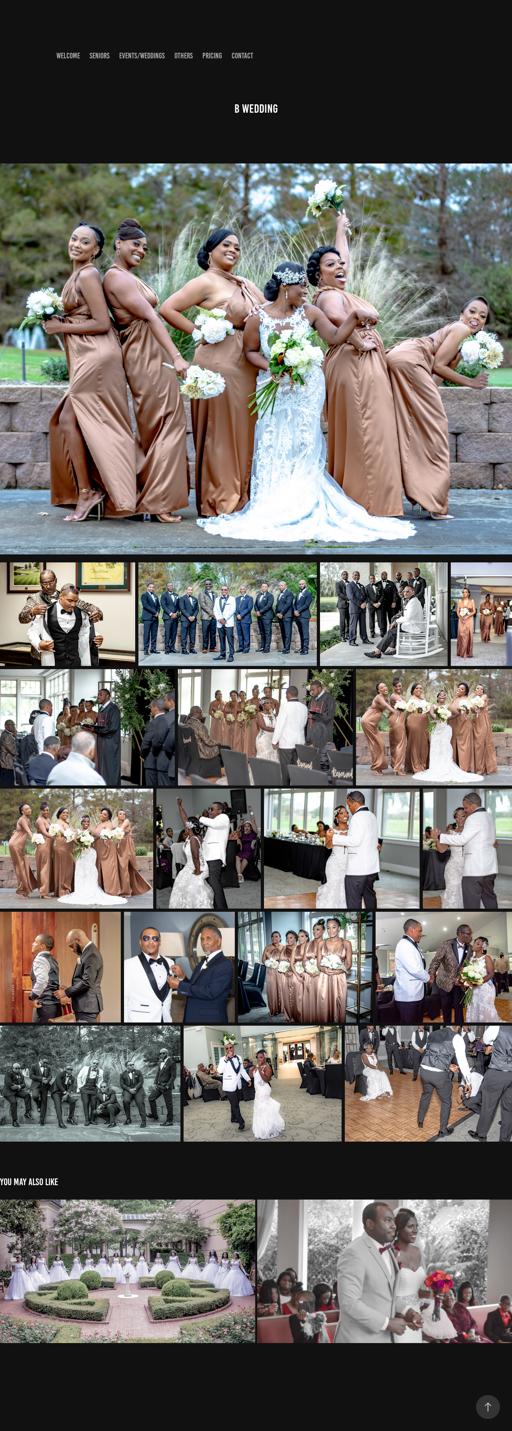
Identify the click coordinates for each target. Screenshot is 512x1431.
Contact (242, 56)
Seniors (100, 56)
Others (183, 56)
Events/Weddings (142, 56)
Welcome (68, 56)
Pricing (212, 56)
